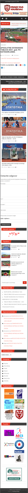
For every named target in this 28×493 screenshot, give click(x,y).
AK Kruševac (12, 114)
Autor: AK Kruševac (6, 55)
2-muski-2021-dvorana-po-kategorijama (10, 62)
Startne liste (7, 378)
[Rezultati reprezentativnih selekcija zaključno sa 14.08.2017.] (5, 263)
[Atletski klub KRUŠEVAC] (14, 8)
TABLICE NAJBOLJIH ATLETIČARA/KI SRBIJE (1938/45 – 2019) (12, 138)
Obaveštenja (7, 366)
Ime (2, 199)
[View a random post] (25, 18)
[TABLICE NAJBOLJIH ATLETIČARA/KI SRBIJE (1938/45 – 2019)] (14, 126)
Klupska (6, 363)
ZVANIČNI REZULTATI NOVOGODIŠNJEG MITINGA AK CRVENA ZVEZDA (13, 326)
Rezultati (6, 376)
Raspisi (6, 371)
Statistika (3, 40)
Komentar (3, 183)
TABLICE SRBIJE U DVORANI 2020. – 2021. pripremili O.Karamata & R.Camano (16, 82)
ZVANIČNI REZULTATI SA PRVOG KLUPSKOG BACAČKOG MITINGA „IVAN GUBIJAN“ (14, 318)
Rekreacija (6, 373)
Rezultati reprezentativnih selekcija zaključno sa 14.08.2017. (17, 263)
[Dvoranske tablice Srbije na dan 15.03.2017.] (5, 247)
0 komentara (16, 55)
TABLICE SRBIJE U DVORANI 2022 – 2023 (14, 302)
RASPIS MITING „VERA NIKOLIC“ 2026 (13, 292)
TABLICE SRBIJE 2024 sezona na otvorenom (15, 294)
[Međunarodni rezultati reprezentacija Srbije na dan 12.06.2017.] (5, 273)
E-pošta (3, 204)
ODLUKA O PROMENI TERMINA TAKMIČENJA (13, 77)
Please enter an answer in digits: (8, 215)
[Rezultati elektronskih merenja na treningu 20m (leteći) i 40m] (14, 152)
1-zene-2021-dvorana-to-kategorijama (10, 58)
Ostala (5, 368)
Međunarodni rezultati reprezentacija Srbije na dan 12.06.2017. (18, 273)
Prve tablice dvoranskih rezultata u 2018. (13, 112)
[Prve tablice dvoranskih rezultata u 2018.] (14, 101)
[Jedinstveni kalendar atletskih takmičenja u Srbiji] (5, 255)
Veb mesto (3, 210)
